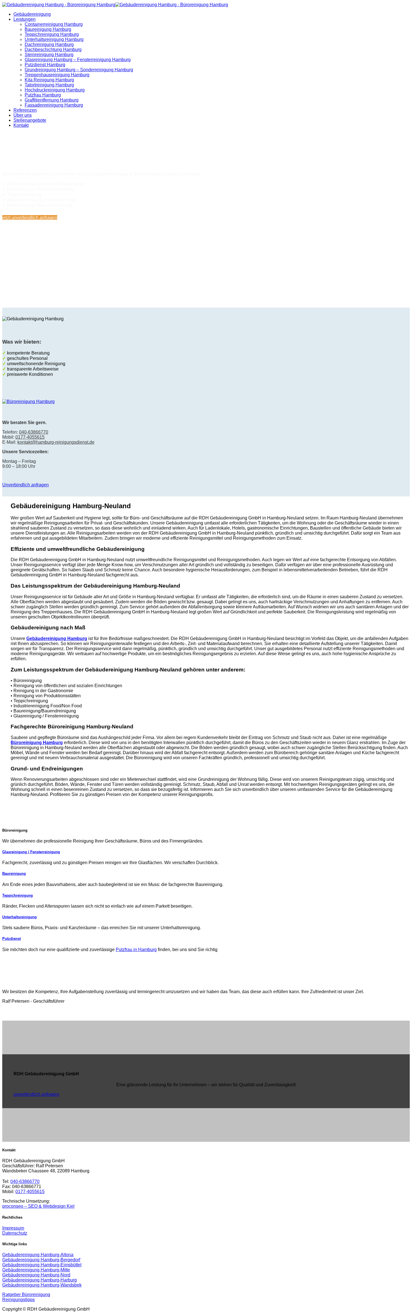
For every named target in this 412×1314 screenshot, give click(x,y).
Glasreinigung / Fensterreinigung (31, 852)
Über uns (22, 115)
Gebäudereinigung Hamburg (56, 638)
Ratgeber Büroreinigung (26, 1294)
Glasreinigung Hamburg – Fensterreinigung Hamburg (78, 59)
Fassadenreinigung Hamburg (54, 105)
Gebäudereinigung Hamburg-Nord (36, 1274)
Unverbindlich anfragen (25, 484)
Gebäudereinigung (32, 14)
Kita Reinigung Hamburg (49, 79)
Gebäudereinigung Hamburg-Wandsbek (42, 1285)
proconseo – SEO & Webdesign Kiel (38, 1206)
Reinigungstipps (18, 1299)
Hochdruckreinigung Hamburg (55, 90)
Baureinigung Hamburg (48, 29)
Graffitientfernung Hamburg (51, 100)
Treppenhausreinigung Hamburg (57, 74)
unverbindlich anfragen (36, 1094)
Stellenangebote (29, 120)
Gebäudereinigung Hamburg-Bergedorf (41, 1259)
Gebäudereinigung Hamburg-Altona (37, 1254)
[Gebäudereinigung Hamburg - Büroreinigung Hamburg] (115, 4)
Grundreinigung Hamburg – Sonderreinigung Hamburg (79, 69)
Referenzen (25, 110)
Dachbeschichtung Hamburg (53, 49)
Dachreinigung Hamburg (49, 44)
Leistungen (24, 19)
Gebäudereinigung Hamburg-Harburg (39, 1280)
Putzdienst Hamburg (45, 64)
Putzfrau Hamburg (43, 95)
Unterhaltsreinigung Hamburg (54, 39)
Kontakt (21, 125)
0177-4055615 (30, 437)
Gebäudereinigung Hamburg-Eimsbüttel (42, 1264)
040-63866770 (210, 272)
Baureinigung (14, 873)
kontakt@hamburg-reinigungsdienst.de (55, 442)
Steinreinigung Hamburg (49, 54)
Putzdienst (11, 938)
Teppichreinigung (17, 895)
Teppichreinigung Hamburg (52, 34)
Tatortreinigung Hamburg (49, 84)
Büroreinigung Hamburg (37, 742)
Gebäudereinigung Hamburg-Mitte (36, 1269)
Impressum (13, 1228)
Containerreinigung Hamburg (54, 24)
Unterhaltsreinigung (19, 917)
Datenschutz (14, 1233)
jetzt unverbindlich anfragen (29, 217)
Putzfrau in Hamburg (136, 949)
